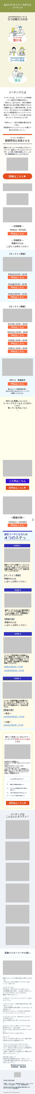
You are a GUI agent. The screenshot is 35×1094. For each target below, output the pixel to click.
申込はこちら (17, 233)
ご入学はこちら (17, 481)
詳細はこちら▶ (17, 176)
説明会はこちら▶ (17, 488)
